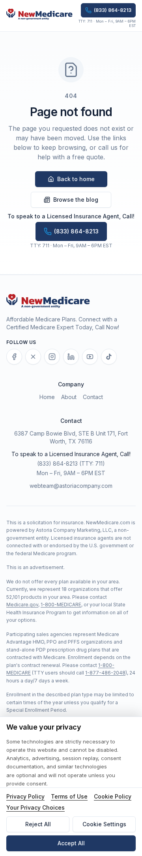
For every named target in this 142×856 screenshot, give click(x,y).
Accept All (71, 843)
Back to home (76, 179)
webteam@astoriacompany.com (71, 485)
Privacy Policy (25, 796)
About (69, 397)
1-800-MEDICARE (61, 605)
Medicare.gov (22, 605)
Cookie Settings (104, 824)
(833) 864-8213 (57, 463)
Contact (93, 397)
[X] (33, 357)
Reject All (38, 824)
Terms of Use (69, 796)
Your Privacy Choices (35, 807)
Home (47, 397)
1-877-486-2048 (105, 673)
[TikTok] (109, 357)
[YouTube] (90, 357)
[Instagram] (52, 357)
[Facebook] (14, 357)
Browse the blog (75, 199)
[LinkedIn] (71, 357)
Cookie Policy (112, 796)
